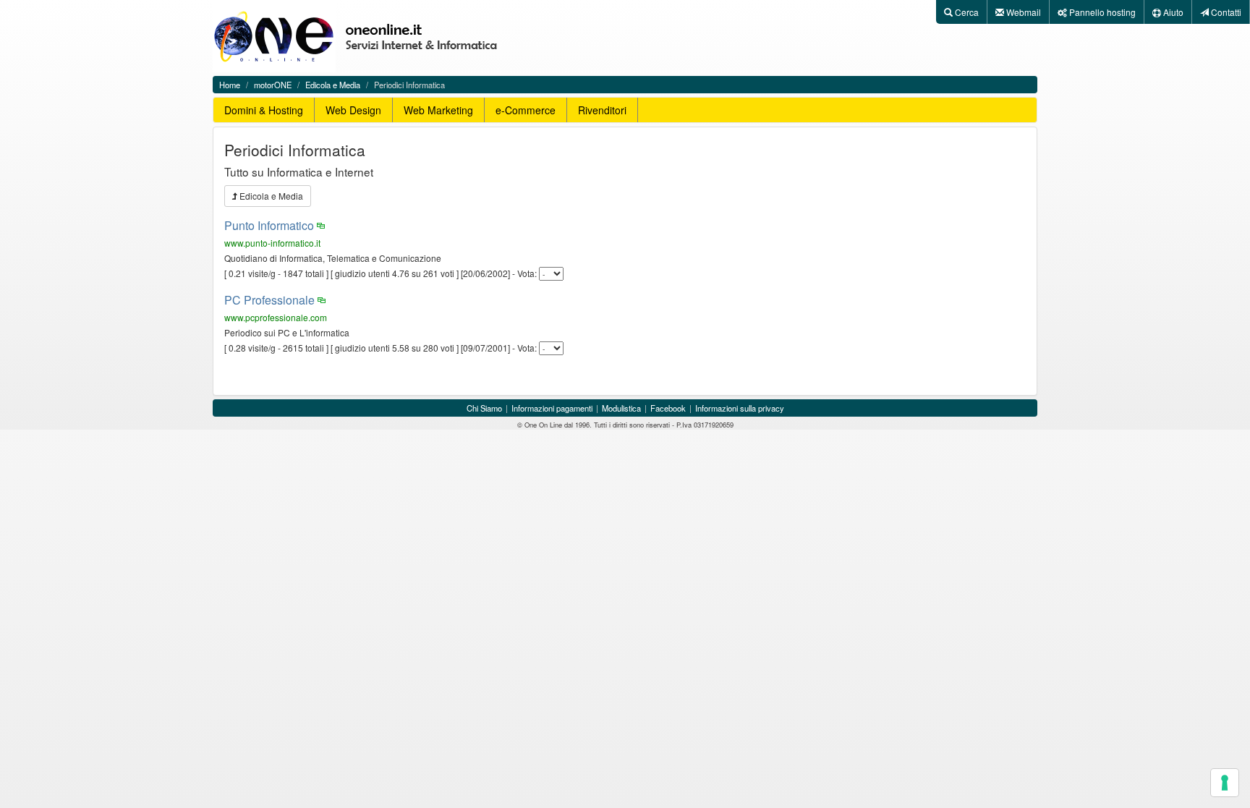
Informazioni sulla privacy (739, 408)
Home (229, 84)
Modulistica (621, 408)
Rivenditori (602, 110)
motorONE (273, 84)
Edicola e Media (332, 84)
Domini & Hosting (263, 110)
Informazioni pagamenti (551, 408)
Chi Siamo (484, 408)
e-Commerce (526, 110)
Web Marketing (438, 110)
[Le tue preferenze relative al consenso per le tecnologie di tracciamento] (1224, 782)
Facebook (668, 408)
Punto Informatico (269, 225)
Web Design (353, 110)
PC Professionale (269, 300)
